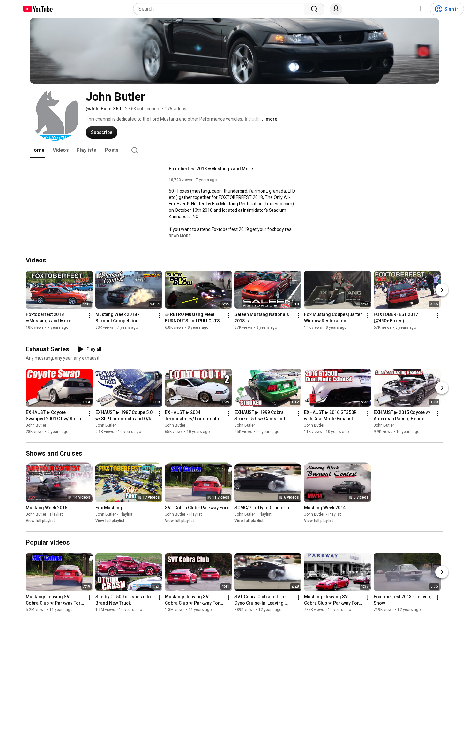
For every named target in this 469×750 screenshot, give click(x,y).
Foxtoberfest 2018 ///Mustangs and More (211, 168)
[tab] (37, 150)
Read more (180, 236)
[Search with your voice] (336, 9)
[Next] (441, 289)
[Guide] (11, 9)
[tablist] (234, 150)
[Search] (314, 9)
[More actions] (89, 315)
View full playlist (40, 520)
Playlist (56, 514)
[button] (180, 235)
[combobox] (220, 9)
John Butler (36, 425)
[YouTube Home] (37, 9)
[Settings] (421, 9)
